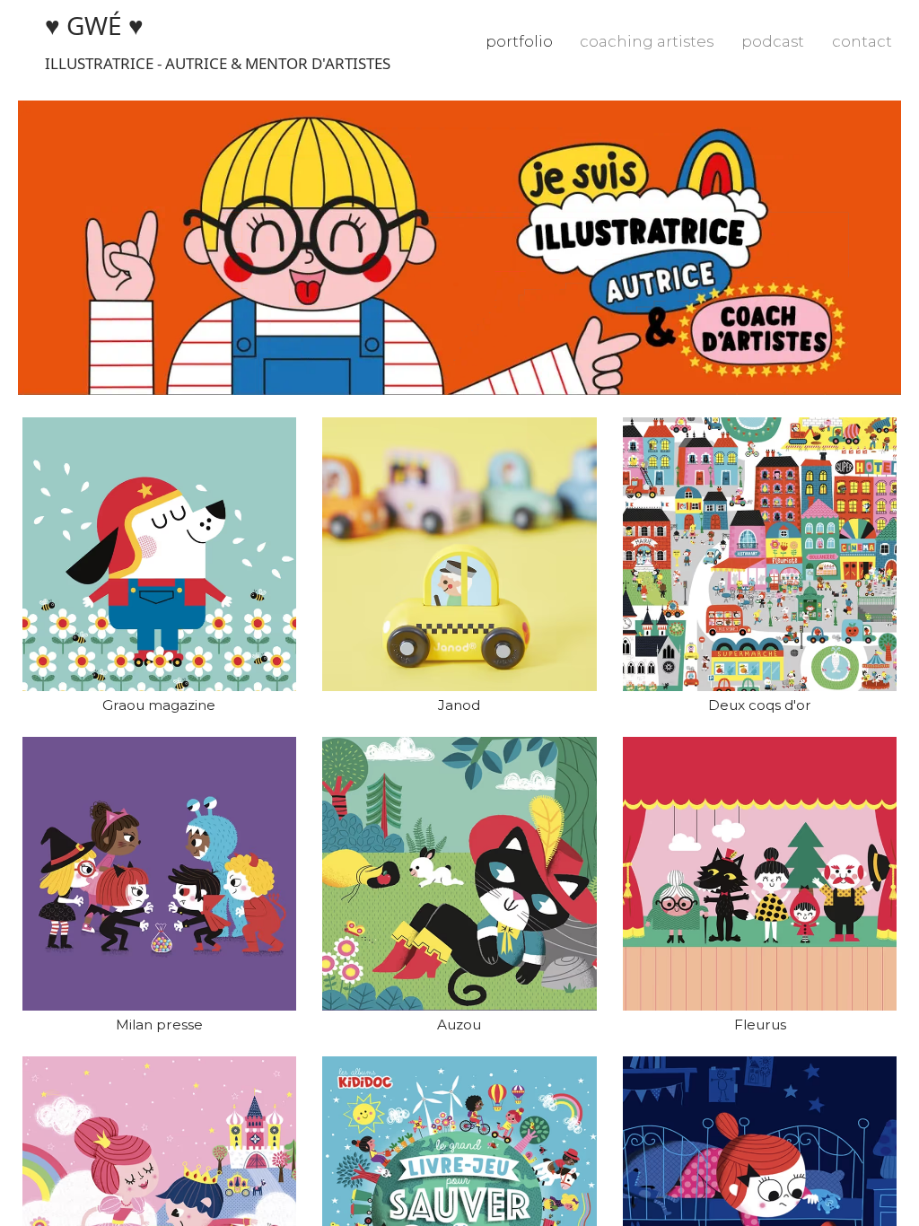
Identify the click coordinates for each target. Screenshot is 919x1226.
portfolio (519, 41)
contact (862, 41)
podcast (772, 41)
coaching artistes (646, 41)
